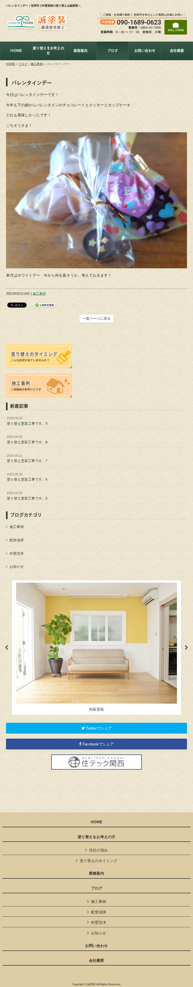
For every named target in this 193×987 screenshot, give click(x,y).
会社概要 (96, 961)
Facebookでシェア (97, 744)
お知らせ (17, 567)
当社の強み (98, 850)
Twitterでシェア (98, 728)
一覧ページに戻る (96, 318)
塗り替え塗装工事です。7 (27, 458)
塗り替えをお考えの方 (96, 837)
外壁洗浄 (17, 553)
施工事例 (37, 64)
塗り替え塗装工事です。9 (27, 420)
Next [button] (186, 647)
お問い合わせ (96, 946)
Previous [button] (6, 647)
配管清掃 (17, 540)
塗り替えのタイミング (98, 861)
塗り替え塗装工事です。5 (27, 495)
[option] (96, 647)
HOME (10, 64)
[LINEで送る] (45, 305)
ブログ (22, 64)
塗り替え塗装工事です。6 (27, 477)
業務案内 (96, 873)
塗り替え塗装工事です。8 (27, 439)
